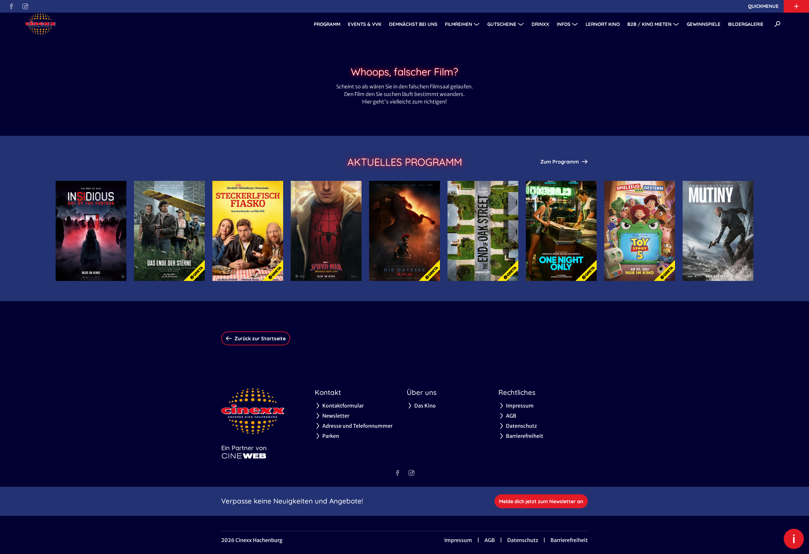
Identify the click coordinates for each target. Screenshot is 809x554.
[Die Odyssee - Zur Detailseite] (404, 231)
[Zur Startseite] (69, 24)
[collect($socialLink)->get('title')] (11, 6)
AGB (489, 540)
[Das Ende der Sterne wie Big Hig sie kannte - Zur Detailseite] (169, 231)
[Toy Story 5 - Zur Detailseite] (639, 231)
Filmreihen (458, 24)
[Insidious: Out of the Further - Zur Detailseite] (91, 231)
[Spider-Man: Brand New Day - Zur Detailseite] (326, 231)
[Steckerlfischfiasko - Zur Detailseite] (247, 231)
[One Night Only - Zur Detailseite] (561, 231)
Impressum (458, 540)
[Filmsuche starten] (777, 24)
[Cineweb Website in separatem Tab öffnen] (244, 456)
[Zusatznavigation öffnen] (796, 6)
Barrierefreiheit (569, 540)
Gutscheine (501, 24)
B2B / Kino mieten (649, 24)
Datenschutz (522, 540)
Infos (563, 24)
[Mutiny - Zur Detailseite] (718, 231)
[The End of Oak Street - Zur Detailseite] (482, 231)
